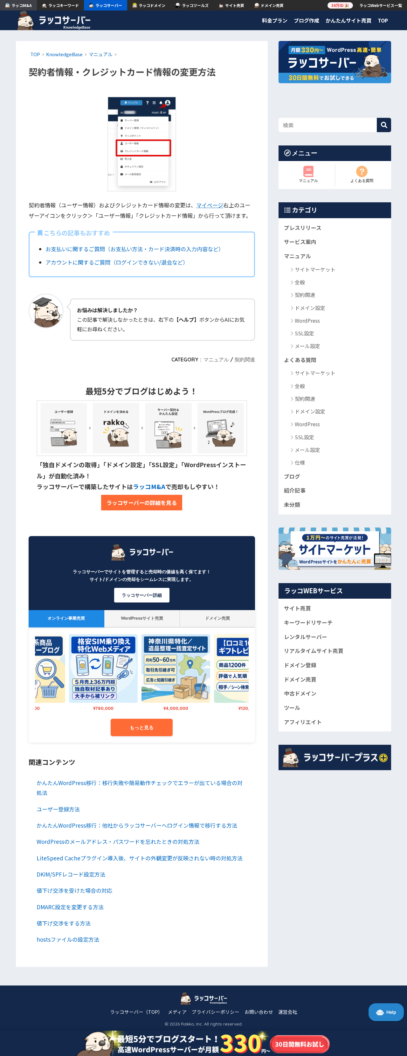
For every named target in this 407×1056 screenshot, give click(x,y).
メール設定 (307, 346)
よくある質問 (361, 180)
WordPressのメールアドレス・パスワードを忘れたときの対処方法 (118, 841)
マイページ (209, 205)
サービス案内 (300, 242)
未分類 (292, 504)
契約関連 (245, 359)
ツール (292, 707)
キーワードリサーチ (308, 622)
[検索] (384, 125)
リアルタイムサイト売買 (313, 651)
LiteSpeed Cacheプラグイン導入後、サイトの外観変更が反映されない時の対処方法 (140, 858)
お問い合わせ (259, 1011)
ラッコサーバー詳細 (142, 595)
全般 (300, 282)
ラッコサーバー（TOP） (136, 1011)
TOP (383, 20)
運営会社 (287, 1011)
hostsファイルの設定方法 (68, 939)
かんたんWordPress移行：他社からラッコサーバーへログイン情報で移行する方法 (137, 825)
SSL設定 (304, 333)
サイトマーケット (315, 269)
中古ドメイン (300, 693)
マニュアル (216, 359)
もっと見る (142, 727)
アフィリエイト (303, 721)
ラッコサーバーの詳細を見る (142, 503)
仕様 (300, 462)
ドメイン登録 (300, 665)
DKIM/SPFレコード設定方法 (71, 874)
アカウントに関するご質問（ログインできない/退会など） (116, 262)
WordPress (307, 320)
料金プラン (274, 20)
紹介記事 (295, 490)
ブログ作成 (306, 20)
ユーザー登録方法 (58, 809)
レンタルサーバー (305, 636)
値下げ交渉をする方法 (64, 923)
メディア (177, 1011)
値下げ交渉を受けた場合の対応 (74, 890)
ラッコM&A (149, 486)
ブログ (292, 476)
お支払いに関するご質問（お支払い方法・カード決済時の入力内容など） (134, 249)
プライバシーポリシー (215, 1011)
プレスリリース (302, 227)
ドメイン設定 (310, 307)
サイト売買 (297, 608)
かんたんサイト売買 (348, 20)
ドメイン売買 (300, 679)
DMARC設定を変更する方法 (70, 907)
